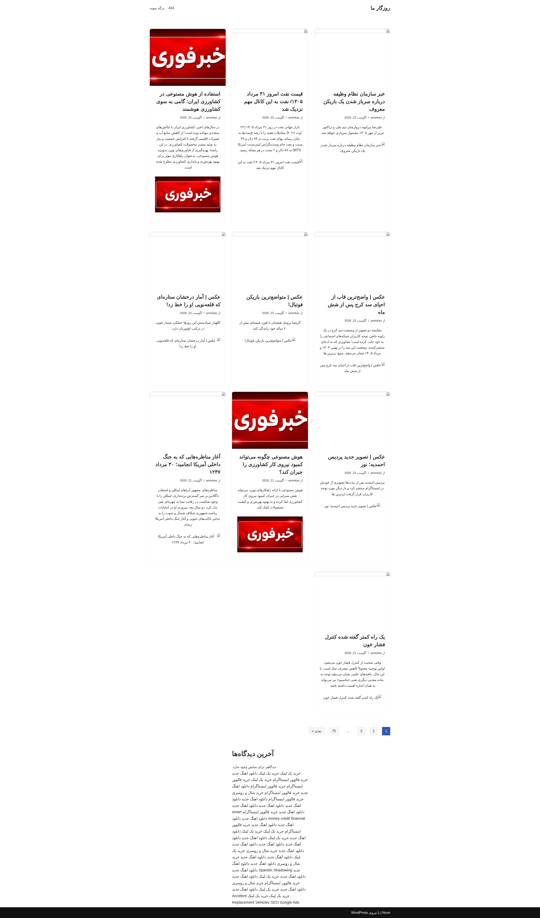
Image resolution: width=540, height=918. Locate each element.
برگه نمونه (157, 8)
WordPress (359, 912)
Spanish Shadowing (275, 870)
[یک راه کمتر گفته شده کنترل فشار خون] (352, 600)
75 (334, 731)
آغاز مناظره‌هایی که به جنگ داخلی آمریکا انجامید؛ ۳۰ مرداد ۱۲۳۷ (187, 464)
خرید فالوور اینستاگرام (290, 780)
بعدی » (316, 731)
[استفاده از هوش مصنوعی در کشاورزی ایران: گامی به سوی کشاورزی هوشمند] (188, 57)
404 (171, 8)
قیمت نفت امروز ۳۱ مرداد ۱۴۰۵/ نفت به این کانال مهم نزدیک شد (273, 101)
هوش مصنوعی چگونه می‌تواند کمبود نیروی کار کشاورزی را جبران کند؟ (271, 464)
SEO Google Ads (285, 902)
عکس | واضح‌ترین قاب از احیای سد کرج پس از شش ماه (356, 304)
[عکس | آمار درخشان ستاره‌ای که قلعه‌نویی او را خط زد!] (188, 260)
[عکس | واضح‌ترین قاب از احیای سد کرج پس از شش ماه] (352, 260)
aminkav (376, 117)
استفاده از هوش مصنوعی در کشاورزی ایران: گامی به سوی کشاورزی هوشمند (188, 101)
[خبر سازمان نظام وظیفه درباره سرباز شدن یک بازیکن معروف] (352, 57)
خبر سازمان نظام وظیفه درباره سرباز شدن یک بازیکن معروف (354, 101)
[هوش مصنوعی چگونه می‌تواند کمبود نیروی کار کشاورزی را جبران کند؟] (270, 420)
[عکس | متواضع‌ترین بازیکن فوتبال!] (270, 260)
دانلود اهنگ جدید (245, 773)
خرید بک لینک (290, 773)
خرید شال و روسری (247, 793)
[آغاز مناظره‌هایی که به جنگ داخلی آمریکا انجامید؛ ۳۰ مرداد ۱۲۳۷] (188, 420)
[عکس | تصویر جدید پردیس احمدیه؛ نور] (352, 420)
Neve (386, 912)
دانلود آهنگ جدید (280, 857)
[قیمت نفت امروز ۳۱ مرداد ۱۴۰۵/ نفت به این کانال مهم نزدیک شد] (270, 57)
